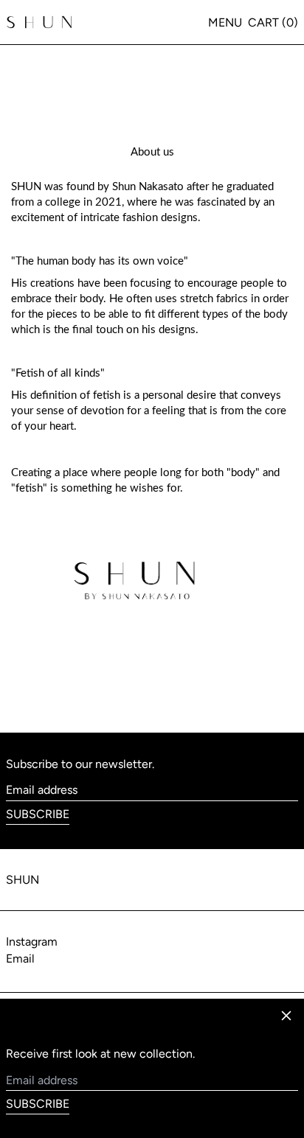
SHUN (22, 880)
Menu (225, 22)
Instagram (32, 942)
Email (20, 959)
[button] (273, 22)
